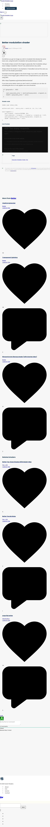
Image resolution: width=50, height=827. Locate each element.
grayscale (14, 159)
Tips (27, 159)
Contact (7, 793)
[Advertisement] (26, 185)
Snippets (7, 6)
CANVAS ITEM (6, 208)
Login (1, 715)
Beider (6, 48)
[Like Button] (3, 50)
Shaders (7, 4)
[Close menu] (0, 810)
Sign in (2, 12)
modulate (19, 159)
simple (23, 159)
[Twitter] (2, 798)
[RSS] (1, 798)
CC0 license (33, 168)
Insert (23, 807)
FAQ (6, 789)
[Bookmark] (4, 53)
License (7, 791)
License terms (13, 170)
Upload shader (11, 8)
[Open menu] (1, 17)
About (6, 787)
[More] (3, 56)
